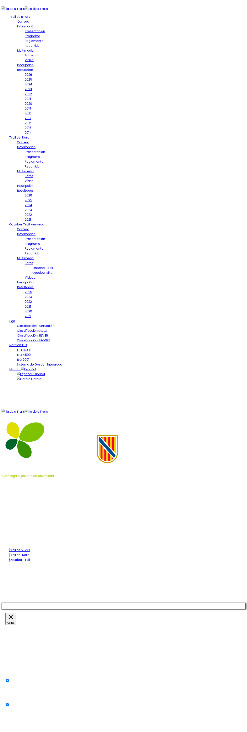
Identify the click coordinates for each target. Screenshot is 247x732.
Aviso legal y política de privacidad (28, 476)
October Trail (19, 560)
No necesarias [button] (16, 700)
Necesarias (18, 680)
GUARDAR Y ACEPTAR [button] (21, 724)
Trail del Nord (19, 555)
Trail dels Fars (19, 550)
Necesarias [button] (13, 676)
